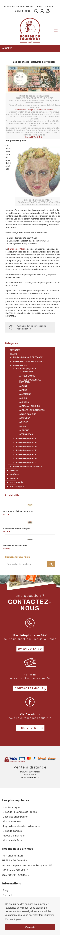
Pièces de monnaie (13, 835)
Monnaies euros (12, 821)
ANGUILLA (24, 402)
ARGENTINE (24, 418)
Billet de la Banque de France (20, 812)
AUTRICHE (24, 430)
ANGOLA (23, 398)
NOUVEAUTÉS (16, 482)
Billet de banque (12, 830)
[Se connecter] (41, 11)
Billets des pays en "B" (26, 438)
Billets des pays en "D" (26, 446)
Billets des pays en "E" (26, 450)
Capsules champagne (15, 816)
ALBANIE (23, 386)
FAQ (39, 6)
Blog (5, 890)
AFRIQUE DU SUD (27, 376)
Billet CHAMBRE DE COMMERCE (27, 466)
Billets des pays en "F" (26, 454)
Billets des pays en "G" (26, 458)
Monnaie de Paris (12, 840)
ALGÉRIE (23, 390)
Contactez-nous (29, 688)
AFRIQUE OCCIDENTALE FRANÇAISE (30, 381)
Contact (51, 6)
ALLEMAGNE (25, 394)
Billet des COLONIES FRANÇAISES (28, 361)
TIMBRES (14, 470)
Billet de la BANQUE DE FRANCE (28, 357)
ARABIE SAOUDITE (27, 414)
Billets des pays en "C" (26, 442)
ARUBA (22, 426)
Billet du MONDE (20, 365)
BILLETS (14, 354)
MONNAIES (15, 350)
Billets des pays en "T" (26, 462)
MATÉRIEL (14, 474)
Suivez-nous (22, 11)
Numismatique (11, 807)
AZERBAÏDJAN (26, 434)
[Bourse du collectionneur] (30, 30)
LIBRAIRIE (14, 478)
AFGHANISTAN (26, 372)
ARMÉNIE (23, 422)
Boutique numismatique (19, 6)
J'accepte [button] (30, 927)
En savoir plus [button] (13, 919)
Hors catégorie (17, 486)
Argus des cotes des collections (21, 826)
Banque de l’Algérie (17, 249)
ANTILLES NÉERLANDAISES (32, 410)
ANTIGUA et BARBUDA (29, 406)
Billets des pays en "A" (26, 368)
